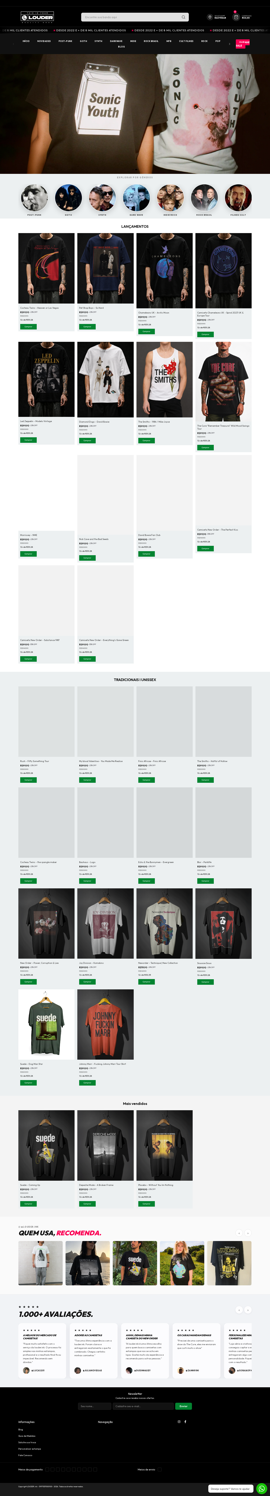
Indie (133, 41)
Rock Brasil (151, 41)
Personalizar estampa (29, 1448)
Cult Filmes (186, 41)
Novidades (44, 41)
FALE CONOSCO (224, 3)
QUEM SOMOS (244, 3)
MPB (169, 41)
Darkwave (116, 41)
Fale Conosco (25, 1455)
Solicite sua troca (27, 1442)
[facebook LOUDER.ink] (185, 1421)
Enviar (184, 1406)
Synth (98, 41)
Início (26, 41)
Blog (121, 46)
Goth (83, 41)
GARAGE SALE (243, 44)
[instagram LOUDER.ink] (179, 1421)
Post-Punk (65, 41)
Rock (204, 41)
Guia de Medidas (26, 1436)
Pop (218, 41)
